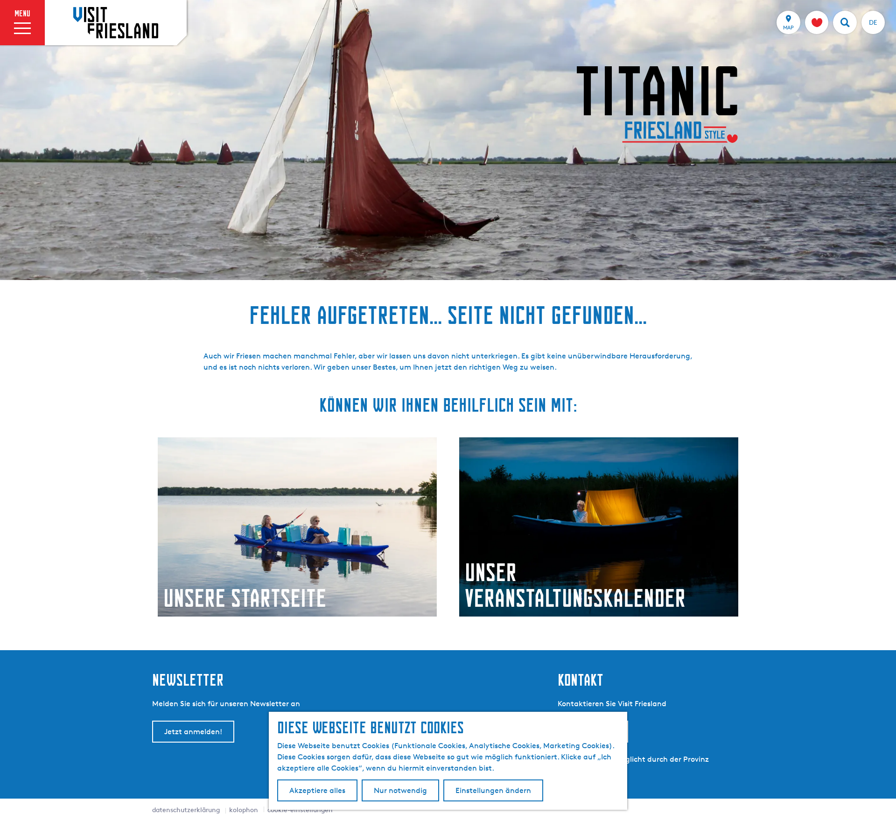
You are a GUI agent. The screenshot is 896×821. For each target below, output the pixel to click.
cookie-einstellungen (300, 810)
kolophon (243, 810)
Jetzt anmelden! (193, 731)
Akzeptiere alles (317, 790)
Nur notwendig (400, 790)
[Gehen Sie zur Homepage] (115, 22)
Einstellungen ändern (493, 790)
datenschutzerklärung (186, 810)
